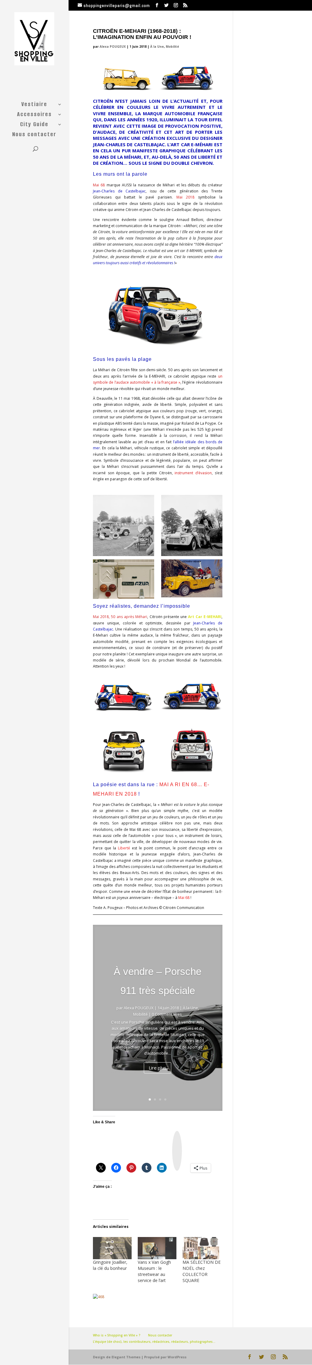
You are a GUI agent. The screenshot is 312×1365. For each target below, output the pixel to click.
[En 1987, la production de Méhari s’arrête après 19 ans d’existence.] (123, 579)
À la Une (157, 46)
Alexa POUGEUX (113, 46)
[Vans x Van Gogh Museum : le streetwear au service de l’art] (157, 1248)
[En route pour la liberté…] (191, 747)
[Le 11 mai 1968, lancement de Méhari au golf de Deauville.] (123, 525)
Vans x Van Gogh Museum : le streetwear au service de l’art (154, 1271)
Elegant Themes (126, 1357)
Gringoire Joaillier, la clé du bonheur (110, 1265)
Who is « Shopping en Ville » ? (116, 1335)
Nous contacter (34, 135)
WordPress (177, 1357)
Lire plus (157, 1068)
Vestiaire (34, 105)
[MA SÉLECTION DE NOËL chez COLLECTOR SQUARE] (202, 1248)
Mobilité (172, 46)
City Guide (34, 125)
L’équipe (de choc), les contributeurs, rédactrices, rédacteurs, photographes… (154, 1341)
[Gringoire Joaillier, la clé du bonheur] (112, 1248)
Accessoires (34, 115)
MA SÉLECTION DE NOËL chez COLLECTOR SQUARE (202, 1271)
